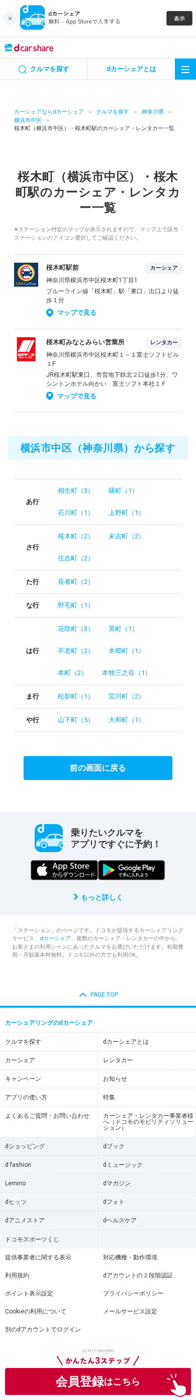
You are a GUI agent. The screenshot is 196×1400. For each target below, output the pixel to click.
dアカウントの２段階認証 (138, 1275)
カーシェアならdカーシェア (49, 112)
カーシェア (20, 1060)
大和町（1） (127, 720)
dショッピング (25, 1146)
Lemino (15, 1183)
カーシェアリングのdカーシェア (49, 1022)
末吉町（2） (127, 536)
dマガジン (117, 1183)
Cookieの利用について (35, 1311)
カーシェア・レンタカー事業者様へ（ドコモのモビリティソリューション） (148, 1121)
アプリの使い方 (26, 1097)
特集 (109, 1097)
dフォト (114, 1201)
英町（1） (123, 628)
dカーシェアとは (126, 1041)
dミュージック (123, 1164)
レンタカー (118, 1060)
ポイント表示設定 (29, 1293)
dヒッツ (16, 1201)
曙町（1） (123, 490)
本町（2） (72, 672)
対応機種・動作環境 (130, 1257)
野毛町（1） (76, 605)
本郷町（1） (127, 650)
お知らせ (115, 1078)
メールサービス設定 (130, 1311)
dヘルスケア (120, 1220)
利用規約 (17, 1275)
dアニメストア (25, 1220)
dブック (114, 1146)
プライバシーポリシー (133, 1293)
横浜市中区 (28, 120)
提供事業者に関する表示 (38, 1257)
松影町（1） (76, 696)
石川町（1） (76, 512)
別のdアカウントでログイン (43, 1329)
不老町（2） (76, 650)
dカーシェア (55, 938)
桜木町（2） (76, 536)
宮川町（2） (127, 696)
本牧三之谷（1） (126, 672)
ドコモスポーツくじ (32, 1239)
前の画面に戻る (98, 768)
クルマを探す (112, 112)
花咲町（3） (76, 628)
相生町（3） (76, 490)
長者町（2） (76, 581)
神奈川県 (153, 112)
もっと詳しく (102, 897)
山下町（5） (76, 720)
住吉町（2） (76, 558)
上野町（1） (127, 512)
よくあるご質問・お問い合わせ (47, 1115)
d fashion (18, 1164)
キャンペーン (23, 1078)
